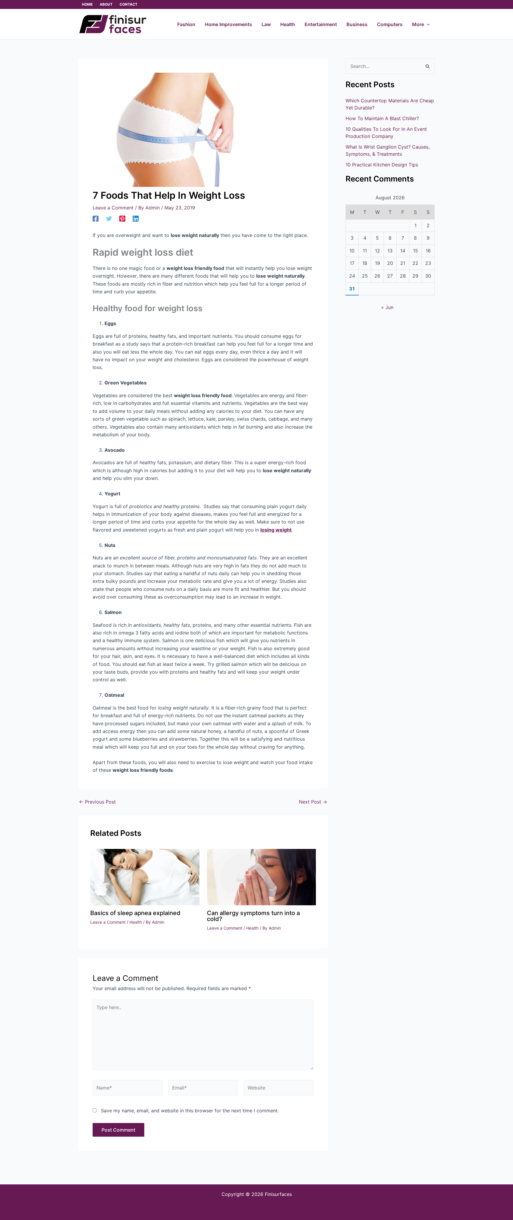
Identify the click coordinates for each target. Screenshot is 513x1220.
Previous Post (97, 801)
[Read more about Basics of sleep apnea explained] (145, 876)
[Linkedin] (136, 218)
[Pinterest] (122, 218)
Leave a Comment (113, 208)
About (106, 4)
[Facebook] (96, 218)
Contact (128, 4)
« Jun (387, 307)
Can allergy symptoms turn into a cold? (253, 915)
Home (87, 4)
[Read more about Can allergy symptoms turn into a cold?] (261, 876)
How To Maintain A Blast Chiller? (382, 118)
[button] (427, 24)
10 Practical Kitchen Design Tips (382, 165)
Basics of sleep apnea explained (135, 913)
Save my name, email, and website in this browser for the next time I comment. (190, 1111)
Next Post (313, 801)
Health (135, 922)
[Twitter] (109, 218)
